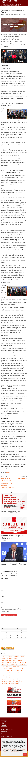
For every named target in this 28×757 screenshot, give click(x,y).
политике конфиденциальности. (11, 751)
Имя (2, 590)
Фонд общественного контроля (14, 675)
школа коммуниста (13, 683)
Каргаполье (15, 662)
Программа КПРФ (15, 670)
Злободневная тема (6, 660)
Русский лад (4, 672)
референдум (4, 683)
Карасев (4, 662)
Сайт (2, 602)
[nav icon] (26, 3)
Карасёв (9, 662)
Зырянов (14, 660)
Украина (20, 672)
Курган (12, 664)
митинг (22, 681)
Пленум (23, 668)
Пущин (22, 670)
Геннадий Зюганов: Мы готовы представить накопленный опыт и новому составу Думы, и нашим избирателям (14, 564)
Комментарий (5, 578)
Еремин (15, 658)
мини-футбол (16, 681)
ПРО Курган (11, 668)
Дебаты (3, 658)
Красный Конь (23, 662)
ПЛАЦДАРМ (4, 668)
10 (2, 634)
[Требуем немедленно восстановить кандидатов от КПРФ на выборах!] (14, 501)
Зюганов (8, 472)
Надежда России (16, 666)
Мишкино (8, 666)
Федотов (4, 675)
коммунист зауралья (6, 681)
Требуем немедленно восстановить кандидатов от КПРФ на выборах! (11, 512)
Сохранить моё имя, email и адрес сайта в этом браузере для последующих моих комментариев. (13, 609)
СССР (10, 672)
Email (3, 596)
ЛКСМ (17, 664)
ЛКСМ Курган (23, 664)
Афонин (16, 656)
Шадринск (10, 677)
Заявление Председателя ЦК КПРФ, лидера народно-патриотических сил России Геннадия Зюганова (13, 537)
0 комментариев (6, 16)
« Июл (2, 643)
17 (2, 635)
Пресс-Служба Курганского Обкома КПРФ (11, 14)
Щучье (3, 679)
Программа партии (6, 734)
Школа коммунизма (18, 677)
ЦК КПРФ (4, 677)
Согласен (25, 754)
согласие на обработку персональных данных (14, 749)
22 (21, 635)
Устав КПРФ (4, 731)
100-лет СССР (10, 656)
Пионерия (18, 668)
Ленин (3, 666)
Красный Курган (5, 664)
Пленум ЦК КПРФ (6, 670)
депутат (15, 679)
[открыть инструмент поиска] (23, 3)
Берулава (22, 656)
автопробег (9, 679)
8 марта (3, 656)
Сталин (15, 672)
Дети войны (9, 658)
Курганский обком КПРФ (9, 2)
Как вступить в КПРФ (6, 736)
